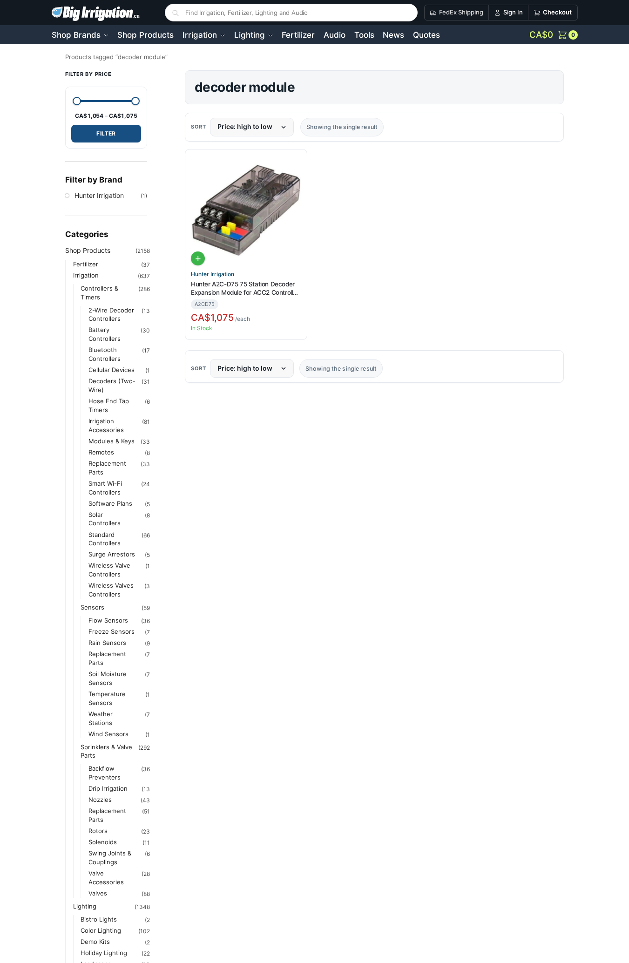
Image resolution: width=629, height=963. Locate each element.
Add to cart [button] (198, 258)
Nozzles (100, 799)
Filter (106, 132)
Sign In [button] (513, 12)
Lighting (84, 905)
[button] (553, 35)
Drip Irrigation (108, 788)
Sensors (92, 606)
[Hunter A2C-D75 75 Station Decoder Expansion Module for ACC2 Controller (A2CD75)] (246, 210)
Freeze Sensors (111, 631)
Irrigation (86, 274)
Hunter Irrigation (212, 274)
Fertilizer (85, 263)
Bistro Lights (99, 918)
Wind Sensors (108, 733)
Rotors (98, 830)
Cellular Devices (111, 369)
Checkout (557, 12)
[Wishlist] (296, 163)
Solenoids (102, 841)
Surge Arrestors (111, 554)
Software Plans (110, 503)
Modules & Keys (111, 440)
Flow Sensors (108, 620)
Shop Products (87, 250)
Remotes (101, 451)
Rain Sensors (107, 642)
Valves (97, 892)
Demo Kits (95, 941)
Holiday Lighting (104, 952)
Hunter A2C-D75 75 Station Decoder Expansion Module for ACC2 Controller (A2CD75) (245, 288)
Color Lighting (101, 930)
